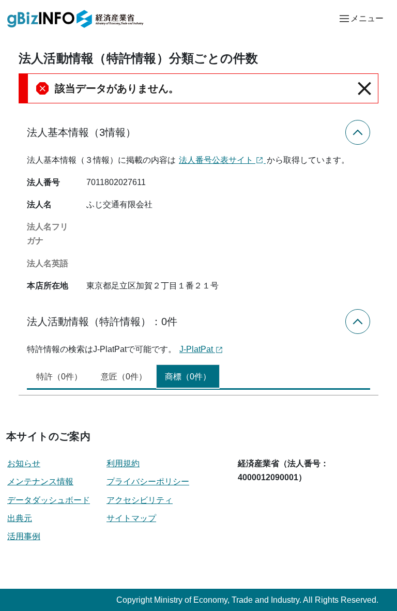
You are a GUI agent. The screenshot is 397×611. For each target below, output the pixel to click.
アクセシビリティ (139, 500)
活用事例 (23, 536)
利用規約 (123, 463)
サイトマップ (131, 518)
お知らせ (23, 463)
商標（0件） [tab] (188, 376)
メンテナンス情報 (40, 481)
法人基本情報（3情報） (81, 132)
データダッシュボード (48, 500)
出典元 (19, 518)
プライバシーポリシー (147, 481)
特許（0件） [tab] (59, 376)
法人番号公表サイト (217, 160)
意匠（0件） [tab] (124, 376)
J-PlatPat (197, 349)
